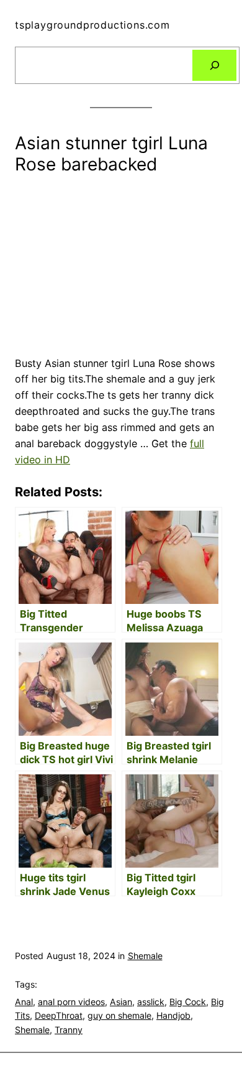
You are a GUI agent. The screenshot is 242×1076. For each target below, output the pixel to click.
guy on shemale (119, 1015)
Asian (121, 1001)
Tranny (69, 1029)
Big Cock (187, 1001)
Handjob (173, 1015)
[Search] (214, 65)
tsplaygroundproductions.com (92, 25)
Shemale (145, 955)
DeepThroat (59, 1015)
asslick (150, 1001)
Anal (24, 1001)
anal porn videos (71, 1001)
